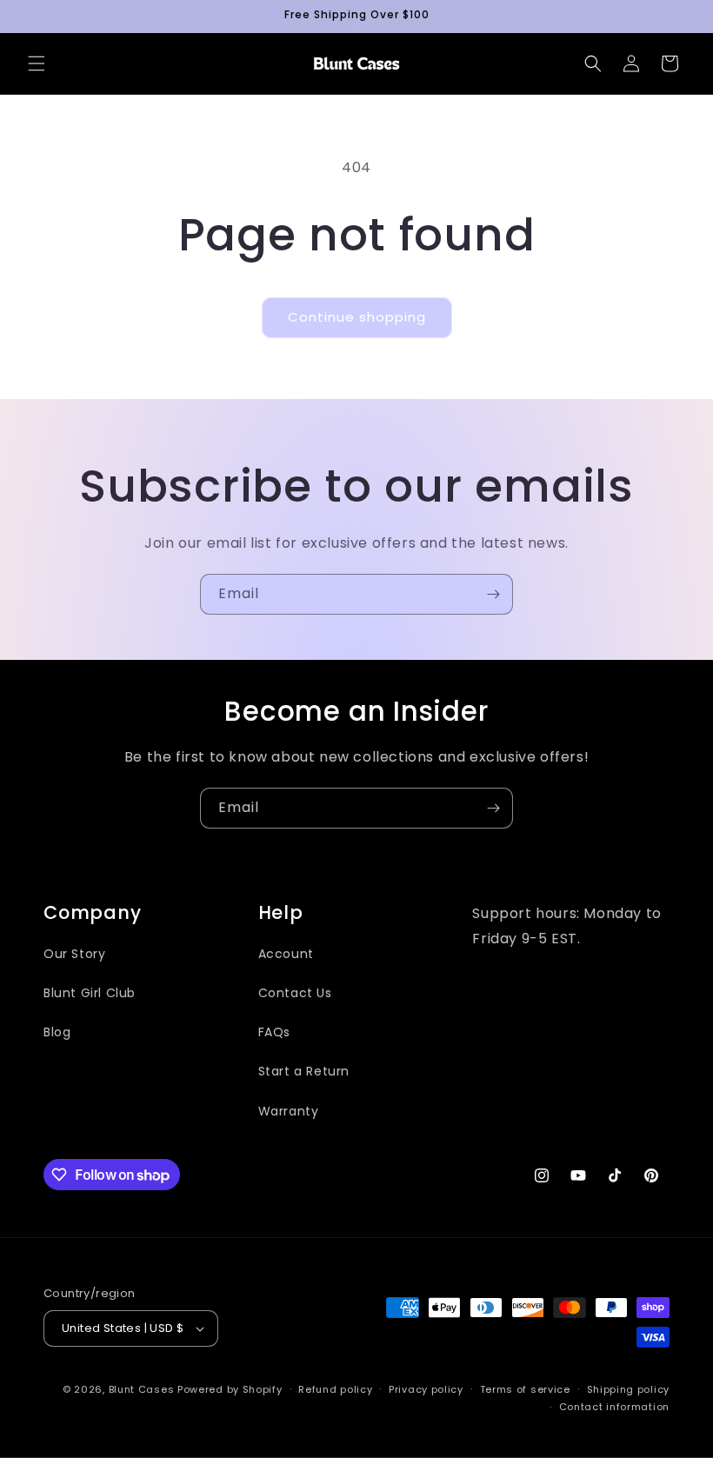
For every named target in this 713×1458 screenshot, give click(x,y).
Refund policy (335, 1389)
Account (286, 953)
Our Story (74, 953)
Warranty (288, 1111)
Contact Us (295, 993)
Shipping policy (628, 1389)
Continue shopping (357, 317)
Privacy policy (426, 1389)
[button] (36, 63)
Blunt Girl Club (89, 993)
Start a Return (304, 1071)
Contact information (614, 1407)
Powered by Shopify (230, 1389)
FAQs (274, 1032)
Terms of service (525, 1389)
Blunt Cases (142, 1389)
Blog (56, 1032)
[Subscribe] (493, 594)
